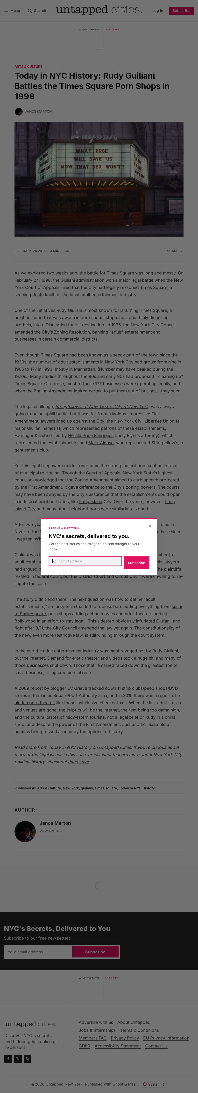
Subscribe (136, 563)
